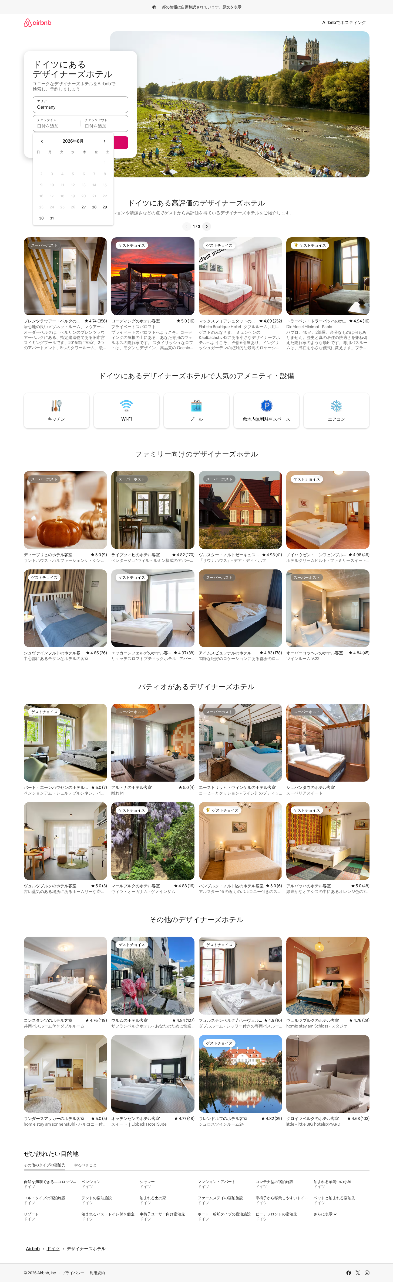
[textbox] (56, 126)
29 (105, 207)
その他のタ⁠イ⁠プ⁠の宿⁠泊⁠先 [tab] (44, 1165)
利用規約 (97, 1272)
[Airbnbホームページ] (37, 22)
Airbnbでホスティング (344, 22)
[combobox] (80, 107)
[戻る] (186, 226)
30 (41, 218)
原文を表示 (232, 7)
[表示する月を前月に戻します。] (42, 141)
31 (52, 218)
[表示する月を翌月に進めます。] (104, 141)
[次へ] (206, 226)
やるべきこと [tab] (85, 1165)
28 (94, 207)
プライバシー (73, 1272)
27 (84, 207)
